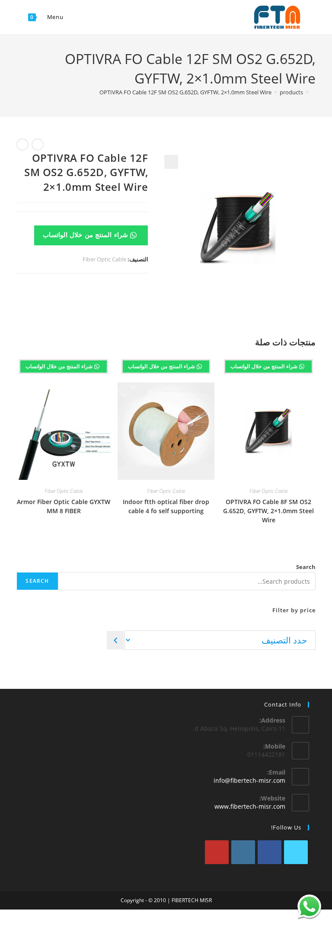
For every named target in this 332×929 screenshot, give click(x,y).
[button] (171, 162)
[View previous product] (38, 144)
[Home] (313, 92)
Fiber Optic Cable (104, 259)
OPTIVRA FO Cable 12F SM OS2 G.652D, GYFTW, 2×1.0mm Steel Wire (185, 92)
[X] (296, 852)
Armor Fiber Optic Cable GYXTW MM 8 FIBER (63, 506)
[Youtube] (217, 852)
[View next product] (22, 144)
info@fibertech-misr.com (249, 780)
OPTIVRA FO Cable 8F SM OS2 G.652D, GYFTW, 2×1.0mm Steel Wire (268, 511)
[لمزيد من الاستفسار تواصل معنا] (309, 906)
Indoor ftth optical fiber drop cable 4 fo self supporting (166, 506)
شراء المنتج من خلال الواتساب (87, 234)
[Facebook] (269, 852)
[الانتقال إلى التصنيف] (115, 640)
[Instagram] (243, 852)
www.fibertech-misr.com (249, 806)
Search (306, 567)
